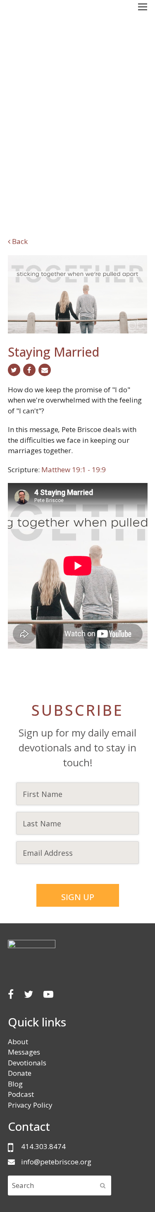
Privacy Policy (30, 1105)
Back (19, 241)
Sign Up (77, 897)
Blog (15, 1084)
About (18, 1041)
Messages (24, 1052)
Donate (19, 1073)
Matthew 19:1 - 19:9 (73, 469)
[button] (142, 6)
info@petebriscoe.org (56, 1161)
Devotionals (27, 1062)
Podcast (21, 1094)
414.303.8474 (43, 1146)
